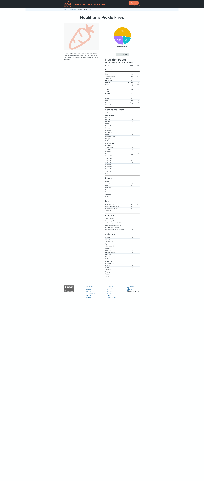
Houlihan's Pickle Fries (102, 17)
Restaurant (72, 10)
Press (108, 289)
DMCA (108, 295)
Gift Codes (88, 295)
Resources (88, 297)
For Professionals (99, 4)
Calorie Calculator (90, 288)
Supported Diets (80, 4)
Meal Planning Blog (90, 293)
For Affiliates (110, 291)
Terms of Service (111, 297)
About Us (109, 288)
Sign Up (133, 3)
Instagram (131, 288)
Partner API (110, 286)
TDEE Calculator (90, 289)
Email (130, 289)
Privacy (109, 293)
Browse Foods (89, 286)
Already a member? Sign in (133, 6)
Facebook (131, 286)
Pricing (89, 4)
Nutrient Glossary (90, 291)
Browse (66, 10)
